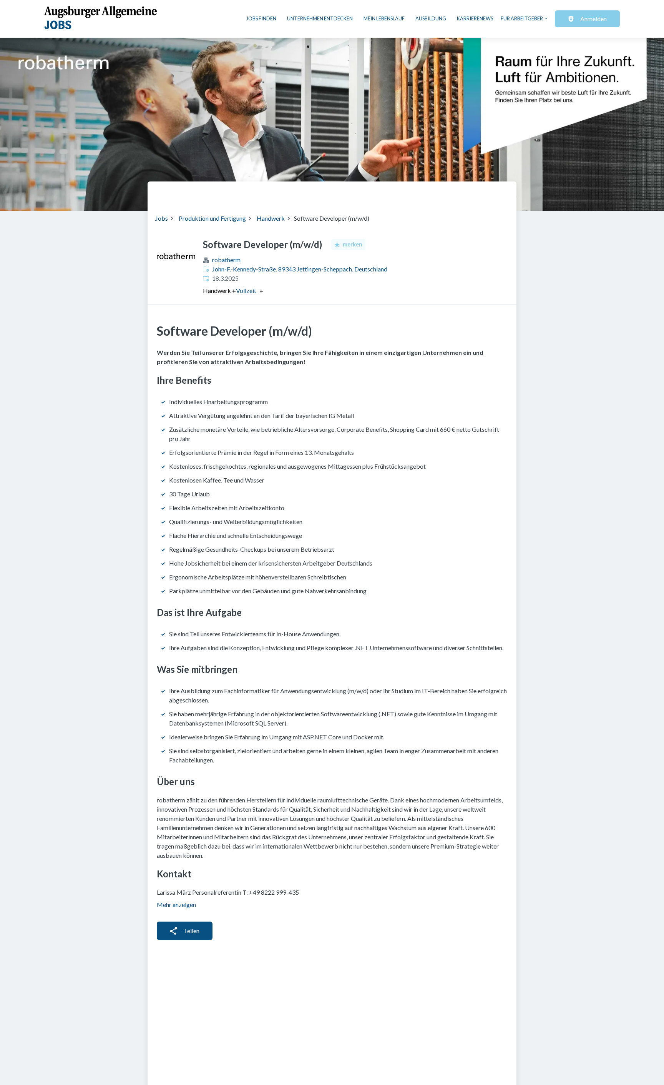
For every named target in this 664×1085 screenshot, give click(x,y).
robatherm (226, 259)
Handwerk (271, 218)
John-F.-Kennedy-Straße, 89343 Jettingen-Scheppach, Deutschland (299, 269)
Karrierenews (475, 18)
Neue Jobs (446, 193)
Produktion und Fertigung (212, 218)
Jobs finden (261, 18)
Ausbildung (430, 18)
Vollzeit (246, 290)
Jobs (161, 218)
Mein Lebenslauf (384, 18)
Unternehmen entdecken (320, 18)
